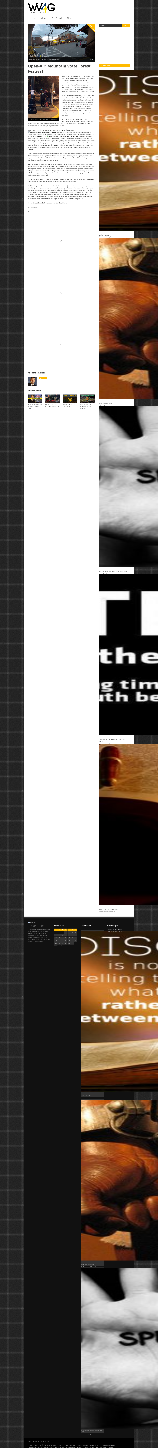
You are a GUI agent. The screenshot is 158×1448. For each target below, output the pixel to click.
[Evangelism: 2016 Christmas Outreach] (52, 402)
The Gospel (57, 18)
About (44, 18)
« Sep (56, 945)
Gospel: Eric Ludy (83, 1445)
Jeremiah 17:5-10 (68, 130)
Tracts (111, 1447)
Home (33, 18)
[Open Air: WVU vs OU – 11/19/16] (70, 402)
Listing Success (70, 1447)
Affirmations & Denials (50, 1445)
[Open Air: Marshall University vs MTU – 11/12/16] (87, 402)
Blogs (69, 18)
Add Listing (38, 1445)
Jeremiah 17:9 (41, 136)
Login (86, 1447)
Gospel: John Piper (95, 1445)
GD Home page (71, 1445)
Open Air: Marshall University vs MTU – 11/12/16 (86, 406)
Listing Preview (59, 1447)
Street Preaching (92, 27)
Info (51, 1447)
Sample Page (94, 1447)
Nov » (60, 945)
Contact (61, 1445)
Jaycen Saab (43, 378)
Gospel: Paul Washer (109, 1445)
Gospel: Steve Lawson (35, 1447)
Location (79, 1447)
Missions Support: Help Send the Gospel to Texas (35, 406)
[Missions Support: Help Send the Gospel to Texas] (35, 402)
